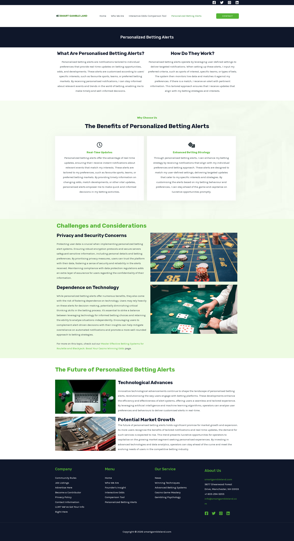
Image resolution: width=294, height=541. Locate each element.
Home (108, 477)
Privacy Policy (63, 497)
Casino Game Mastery (168, 492)
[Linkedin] (237, 2)
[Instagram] (229, 2)
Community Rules (65, 477)
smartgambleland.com (218, 479)
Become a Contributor (68, 492)
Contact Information (67, 502)
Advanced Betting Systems (171, 487)
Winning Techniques (167, 482)
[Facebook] (214, 2)
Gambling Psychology (168, 497)
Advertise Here (63, 487)
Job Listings (62, 482)
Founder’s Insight (115, 487)
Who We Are (112, 482)
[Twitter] (222, 2)
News (158, 477)
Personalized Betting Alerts (121, 502)
